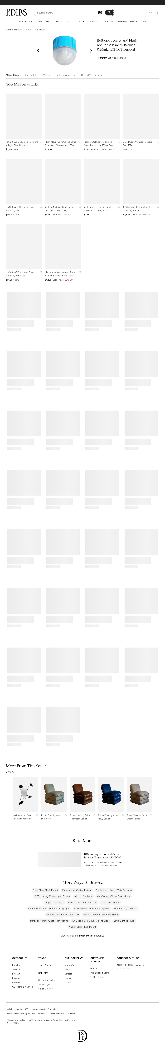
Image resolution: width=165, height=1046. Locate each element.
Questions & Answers (22, 986)
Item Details (30, 75)
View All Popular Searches (82, 935)
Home (8, 29)
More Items (12, 75)
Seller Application (46, 979)
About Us (69, 964)
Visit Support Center (100, 972)
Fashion (108, 21)
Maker (46, 75)
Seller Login (44, 984)
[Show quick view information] (40, 141)
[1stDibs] (16, 12)
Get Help (94, 968)
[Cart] (156, 12)
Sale (143, 21)
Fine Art (16, 973)
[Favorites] (150, 12)
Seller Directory (45, 988)
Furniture (43, 21)
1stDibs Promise (97, 977)
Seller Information (65, 75)
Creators (16, 982)
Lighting (59, 21)
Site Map (71, 1013)
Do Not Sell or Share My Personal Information (26, 1013)
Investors (68, 978)
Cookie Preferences (56, 1013)
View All (10, 772)
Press (67, 969)
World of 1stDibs (127, 21)
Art (70, 21)
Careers (68, 973)
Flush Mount (40, 29)
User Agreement (38, 1009)
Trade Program (45, 964)
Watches (95, 21)
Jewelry (81, 21)
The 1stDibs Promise (92, 75)
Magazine (130, 964)
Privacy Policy (53, 1009)
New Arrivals (26, 21)
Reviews (68, 982)
